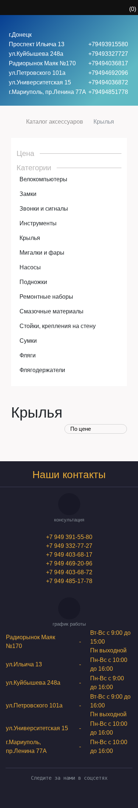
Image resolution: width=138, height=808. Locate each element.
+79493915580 (108, 44)
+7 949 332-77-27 (69, 546)
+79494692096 (108, 73)
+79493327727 (108, 54)
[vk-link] (63, 796)
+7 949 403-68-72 (69, 572)
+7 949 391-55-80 (69, 537)
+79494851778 (108, 92)
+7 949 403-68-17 (69, 555)
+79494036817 (108, 63)
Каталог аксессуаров (54, 122)
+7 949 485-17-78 (69, 581)
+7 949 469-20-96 (69, 563)
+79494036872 (108, 82)
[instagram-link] (74, 796)
